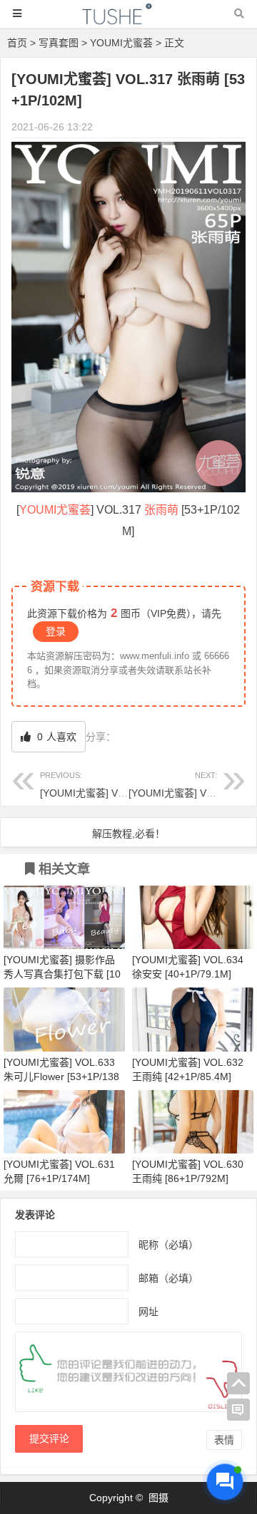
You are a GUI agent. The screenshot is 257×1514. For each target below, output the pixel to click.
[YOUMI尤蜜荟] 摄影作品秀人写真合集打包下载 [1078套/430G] (62, 974)
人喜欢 (55, 736)
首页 (17, 42)
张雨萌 (161, 510)
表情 (224, 1440)
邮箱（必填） (168, 1278)
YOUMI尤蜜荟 (121, 42)
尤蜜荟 (73, 510)
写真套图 (59, 42)
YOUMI (37, 510)
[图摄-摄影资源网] (128, 20)
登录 (56, 631)
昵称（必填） (168, 1244)
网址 (148, 1311)
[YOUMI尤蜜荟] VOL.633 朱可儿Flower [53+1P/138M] (61, 1076)
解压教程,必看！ (128, 833)
